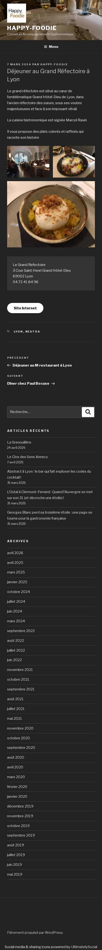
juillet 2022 (16, 650)
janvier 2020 (17, 796)
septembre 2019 (21, 835)
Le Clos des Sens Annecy (27, 457)
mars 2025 (16, 572)
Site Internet (25, 308)
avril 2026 (15, 553)
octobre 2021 (18, 679)
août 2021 (15, 699)
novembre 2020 (20, 728)
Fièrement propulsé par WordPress (35, 932)
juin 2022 (14, 660)
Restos (32, 331)
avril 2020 (15, 767)
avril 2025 (15, 563)
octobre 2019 (18, 826)
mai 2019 (14, 874)
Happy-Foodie (54, 64)
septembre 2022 (21, 631)
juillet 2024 (16, 601)
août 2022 (15, 640)
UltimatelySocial (84, 947)
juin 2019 (14, 865)
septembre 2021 (21, 689)
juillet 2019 (16, 855)
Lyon (18, 331)
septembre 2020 (21, 748)
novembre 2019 (20, 816)
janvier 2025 (17, 582)
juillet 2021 (16, 709)
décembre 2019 (20, 806)
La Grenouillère (19, 442)
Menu (53, 47)
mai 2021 (14, 718)
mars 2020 (16, 777)
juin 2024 (14, 611)
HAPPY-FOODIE (32, 28)
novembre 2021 (20, 670)
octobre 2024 (18, 592)
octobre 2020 (18, 738)
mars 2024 (16, 621)
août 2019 (15, 845)
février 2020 (17, 787)
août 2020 (15, 757)
